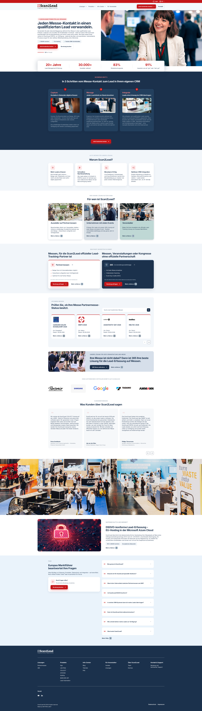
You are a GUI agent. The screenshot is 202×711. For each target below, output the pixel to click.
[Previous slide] (148, 453)
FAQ (84, 670)
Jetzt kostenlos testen (46, 46)
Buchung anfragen (58, 284)
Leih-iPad (63, 668)
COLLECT (63, 670)
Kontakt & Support (157, 662)
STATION (62, 673)
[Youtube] (38, 696)
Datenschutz (152, 704)
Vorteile (107, 665)
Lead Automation (65, 680)
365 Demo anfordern (98, 367)
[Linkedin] (42, 696)
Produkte (63, 662)
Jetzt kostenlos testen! (145, 6)
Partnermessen (42, 665)
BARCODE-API (64, 678)
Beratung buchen (66, 46)
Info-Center (87, 662)
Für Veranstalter (110, 662)
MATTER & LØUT (47, 706)
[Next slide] (149, 342)
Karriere (130, 668)
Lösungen (41, 662)
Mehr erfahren (55, 236)
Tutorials (85, 668)
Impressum (161, 704)
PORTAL (62, 675)
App (61, 665)
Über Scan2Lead (133, 662)
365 (39, 668)
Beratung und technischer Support (157, 666)
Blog (84, 665)
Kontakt (160, 6)
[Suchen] (148, 310)
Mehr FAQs (105, 638)
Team (129, 665)
